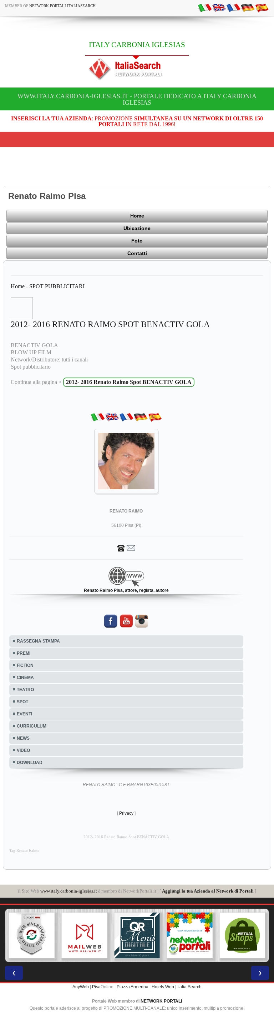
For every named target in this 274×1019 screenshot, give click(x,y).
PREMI (23, 653)
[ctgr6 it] (205, 7)
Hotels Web (163, 986)
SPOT (22, 701)
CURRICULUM (31, 726)
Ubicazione (137, 228)
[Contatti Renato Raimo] (126, 547)
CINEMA (25, 677)
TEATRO (25, 689)
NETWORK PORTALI (161, 1001)
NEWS (23, 738)
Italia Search (189, 986)
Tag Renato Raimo (24, 851)
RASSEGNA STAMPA (38, 641)
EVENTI (24, 713)
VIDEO (23, 750)
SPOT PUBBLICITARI (57, 286)
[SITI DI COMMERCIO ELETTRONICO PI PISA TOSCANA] (242, 935)
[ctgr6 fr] (233, 7)
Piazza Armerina (132, 986)
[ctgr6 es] (262, 7)
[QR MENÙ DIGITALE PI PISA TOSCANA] (137, 935)
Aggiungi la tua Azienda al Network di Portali (208, 891)
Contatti (137, 253)
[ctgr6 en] (219, 7)
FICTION (25, 665)
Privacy (126, 813)
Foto (137, 241)
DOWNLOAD (29, 762)
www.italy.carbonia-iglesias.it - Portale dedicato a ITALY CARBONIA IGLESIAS (137, 99)
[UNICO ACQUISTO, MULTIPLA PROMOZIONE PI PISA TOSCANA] (190, 935)
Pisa (96, 986)
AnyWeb (80, 986)
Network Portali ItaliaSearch (62, 6)
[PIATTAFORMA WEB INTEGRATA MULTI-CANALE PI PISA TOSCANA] (32, 935)
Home (137, 216)
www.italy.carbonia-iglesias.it (68, 891)
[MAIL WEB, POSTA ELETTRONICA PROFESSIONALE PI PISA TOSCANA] (84, 935)
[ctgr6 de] (247, 7)
